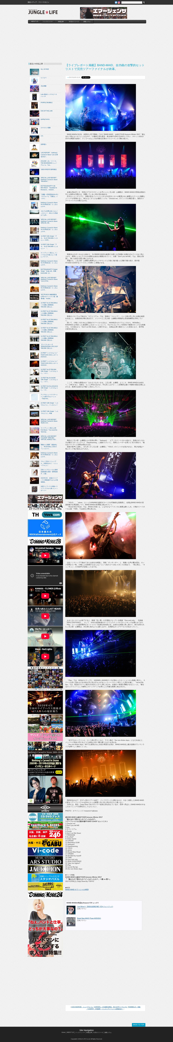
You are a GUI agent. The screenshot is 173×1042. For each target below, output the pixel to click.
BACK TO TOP (138, 1025)
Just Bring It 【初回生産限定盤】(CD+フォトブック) (95, 906)
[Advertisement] (87, 41)
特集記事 (61, 21)
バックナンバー (48, 21)
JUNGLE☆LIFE (43, 12)
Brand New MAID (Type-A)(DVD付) (89, 918)
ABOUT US (34, 21)
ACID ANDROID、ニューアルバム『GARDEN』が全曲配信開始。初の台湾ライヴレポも (99, 1007)
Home (63, 1032)
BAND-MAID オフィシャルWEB (77, 889)
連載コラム (87, 21)
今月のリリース (74, 21)
